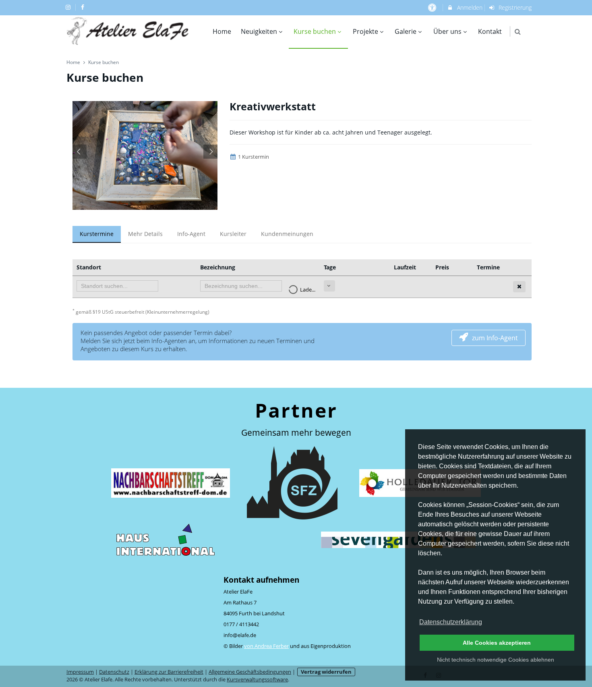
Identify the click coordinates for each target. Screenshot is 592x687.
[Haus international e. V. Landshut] (165, 539)
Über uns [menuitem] (447, 31)
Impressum (80, 671)
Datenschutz (114, 671)
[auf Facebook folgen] (83, 7)
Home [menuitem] (222, 31)
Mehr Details (145, 234)
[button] (518, 32)
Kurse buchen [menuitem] (315, 31)
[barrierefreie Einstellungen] (433, 7)
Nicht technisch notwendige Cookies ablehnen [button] (495, 659)
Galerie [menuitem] (405, 31)
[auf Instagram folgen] (68, 7)
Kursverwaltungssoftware (257, 679)
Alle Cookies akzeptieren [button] (497, 642)
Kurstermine (97, 234)
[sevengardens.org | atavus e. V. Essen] (398, 539)
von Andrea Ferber (266, 646)
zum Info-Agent (495, 337)
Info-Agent (191, 234)
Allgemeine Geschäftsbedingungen (250, 671)
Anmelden (468, 7)
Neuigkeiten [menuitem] (259, 31)
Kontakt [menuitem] (490, 31)
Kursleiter (233, 234)
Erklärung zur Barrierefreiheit (169, 671)
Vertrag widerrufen (326, 671)
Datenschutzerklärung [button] (450, 622)
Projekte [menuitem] (365, 31)
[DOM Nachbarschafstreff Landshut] (170, 482)
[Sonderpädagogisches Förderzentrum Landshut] (292, 482)
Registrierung (514, 7)
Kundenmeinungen (287, 234)
